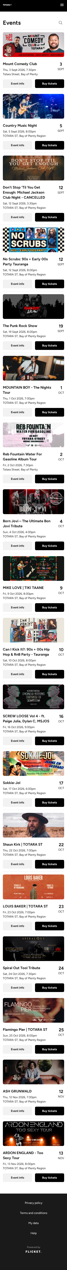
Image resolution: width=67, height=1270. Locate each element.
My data (33, 1223)
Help (34, 1233)
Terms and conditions (33, 1213)
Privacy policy (33, 1203)
